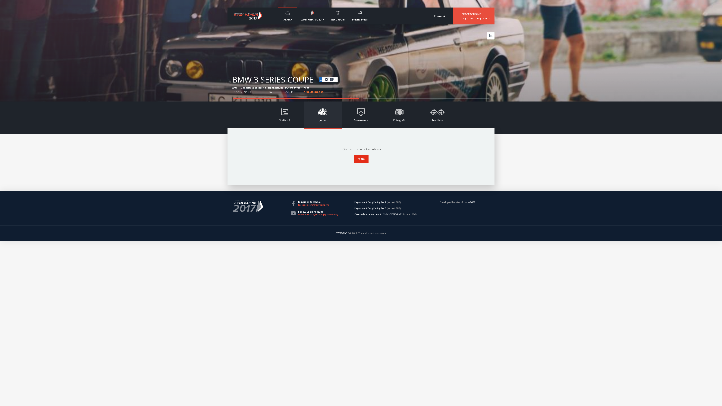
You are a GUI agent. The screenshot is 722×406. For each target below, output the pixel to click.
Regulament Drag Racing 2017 (370, 202)
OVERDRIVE (341, 233)
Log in (465, 18)
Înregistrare (482, 18)
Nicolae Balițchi (313, 91)
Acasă (361, 158)
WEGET (471, 202)
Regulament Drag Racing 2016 (370, 208)
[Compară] (490, 35)
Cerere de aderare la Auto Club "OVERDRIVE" (378, 214)
